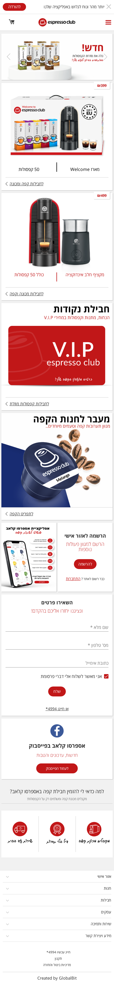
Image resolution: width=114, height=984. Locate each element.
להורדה (14, 6)
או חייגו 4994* (57, 708)
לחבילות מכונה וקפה (26, 293)
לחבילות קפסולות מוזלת (29, 403)
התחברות (73, 578)
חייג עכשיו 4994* (58, 952)
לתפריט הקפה (21, 513)
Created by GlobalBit (57, 978)
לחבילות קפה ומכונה (26, 183)
